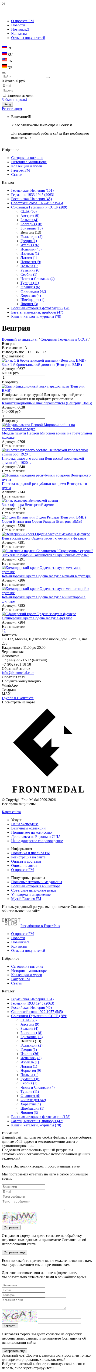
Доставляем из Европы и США (36, 837)
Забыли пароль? (14, 100)
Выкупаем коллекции (28, 828)
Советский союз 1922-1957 (37, 203)
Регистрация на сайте (28, 857)
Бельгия (29, 220)
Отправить (11, 1227)
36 (37, 352)
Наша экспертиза (24, 824)
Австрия (30, 216)
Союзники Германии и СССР (39, 207)
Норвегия (31, 262)
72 (44, 352)
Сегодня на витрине (27, 158)
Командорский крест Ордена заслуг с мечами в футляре (46, 576)
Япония (29, 304)
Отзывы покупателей (28, 38)
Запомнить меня (20, 95)
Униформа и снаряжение (31, 894)
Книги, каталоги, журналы (36, 316)
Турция (30, 283)
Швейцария (32, 300)
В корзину (10, 382)
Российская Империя (31, 199)
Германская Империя (32, 190)
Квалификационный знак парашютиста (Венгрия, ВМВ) (47, 403)
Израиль (30, 253)
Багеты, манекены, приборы (37, 312)
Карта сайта (11, 812)
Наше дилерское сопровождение (37, 841)
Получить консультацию (21, 681)
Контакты (19, 33)
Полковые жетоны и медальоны (36, 882)
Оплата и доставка (26, 861)
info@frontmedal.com (18, 673)
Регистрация (12, 109)
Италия (30, 245)
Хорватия (31, 295)
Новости (18, 25)
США (29, 211)
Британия (32, 228)
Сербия (29, 274)
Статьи (16, 174)
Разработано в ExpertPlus (40, 926)
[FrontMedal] (48, 795)
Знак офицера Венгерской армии (28, 505)
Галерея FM (20, 170)
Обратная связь (14, 677)
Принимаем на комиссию (31, 832)
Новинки (20, 29)
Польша (29, 266)
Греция (29, 241)
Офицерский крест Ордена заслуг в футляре (37, 618)
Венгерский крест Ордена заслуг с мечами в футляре (44, 538)
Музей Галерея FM (26, 899)
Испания (31, 249)
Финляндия (33, 291)
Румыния (30, 270)
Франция (30, 287)
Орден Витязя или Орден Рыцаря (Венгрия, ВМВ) (42, 521)
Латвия (29, 258)
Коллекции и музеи (26, 166)
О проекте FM (22, 21)
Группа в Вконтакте (18, 698)
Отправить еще (14, 1252)
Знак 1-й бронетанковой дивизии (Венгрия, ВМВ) (42, 365)
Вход (7, 104)
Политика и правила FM (30, 853)
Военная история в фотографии (40, 308)
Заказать (10, 1326)
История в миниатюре (29, 162)
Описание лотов (24, 866)
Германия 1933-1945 (32, 195)
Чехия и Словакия (38, 279)
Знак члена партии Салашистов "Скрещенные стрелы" (45, 555)
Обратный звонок (16, 668)
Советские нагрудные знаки (33, 890)
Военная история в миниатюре (35, 886)
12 (29, 352)
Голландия (31, 237)
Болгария (31, 224)
